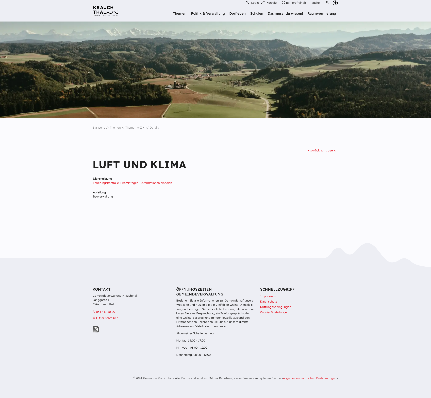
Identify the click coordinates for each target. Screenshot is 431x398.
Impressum (267, 296)
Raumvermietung (321, 13)
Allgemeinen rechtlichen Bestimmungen (309, 378)
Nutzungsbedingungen (275, 307)
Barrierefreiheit (296, 2)
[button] (96, 329)
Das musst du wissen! (285, 13)
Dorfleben (237, 13)
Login (255, 2)
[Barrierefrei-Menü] (335, 3)
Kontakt (272, 2)
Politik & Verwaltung (208, 13)
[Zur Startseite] (106, 12)
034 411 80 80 (105, 311)
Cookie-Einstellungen (274, 312)
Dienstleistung (102, 178)
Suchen (327, 2)
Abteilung (99, 192)
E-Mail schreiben (107, 318)
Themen (179, 13)
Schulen (256, 13)
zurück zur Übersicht (324, 150)
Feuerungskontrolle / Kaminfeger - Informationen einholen (132, 183)
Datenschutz (268, 301)
